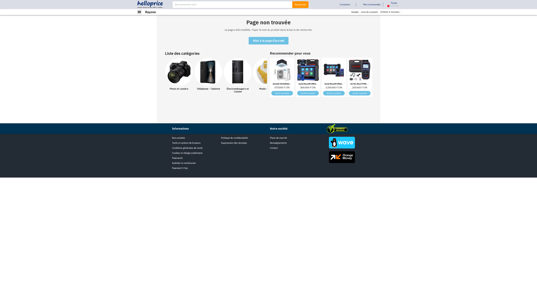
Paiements (177, 158)
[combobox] (231, 4)
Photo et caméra (179, 88)
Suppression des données (234, 142)
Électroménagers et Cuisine (238, 90)
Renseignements (278, 142)
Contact (274, 148)
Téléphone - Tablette (208, 88)
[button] (386, 4)
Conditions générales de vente (187, 148)
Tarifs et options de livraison (186, 142)
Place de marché (278, 137)
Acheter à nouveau (389, 11)
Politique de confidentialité (234, 137)
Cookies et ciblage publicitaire (187, 153)
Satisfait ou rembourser (184, 163)
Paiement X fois (180, 168)
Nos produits (178, 137)
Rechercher (300, 4)
